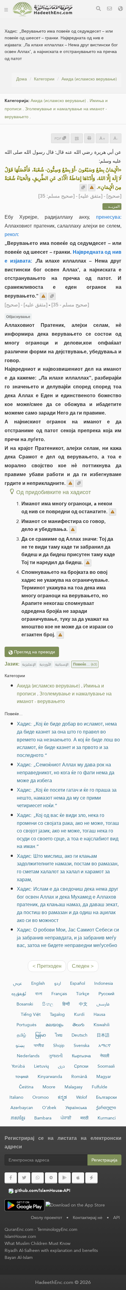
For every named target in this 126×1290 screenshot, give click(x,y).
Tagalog (57, 1014)
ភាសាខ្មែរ (18, 1118)
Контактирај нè (87, 1217)
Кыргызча (81, 1056)
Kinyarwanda (50, 1076)
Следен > (83, 966)
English (38, 983)
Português (26, 1025)
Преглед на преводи (34, 652)
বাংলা (38, 994)
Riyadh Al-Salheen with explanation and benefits (51, 1250)
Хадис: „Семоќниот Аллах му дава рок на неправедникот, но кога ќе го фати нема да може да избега (65, 772)
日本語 (103, 1035)
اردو (57, 983)
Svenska (81, 1045)
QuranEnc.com (19, 1229)
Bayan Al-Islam (19, 1257)
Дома (21, 79)
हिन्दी (66, 1004)
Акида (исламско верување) (89, 79)
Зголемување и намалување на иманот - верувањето (64, 697)
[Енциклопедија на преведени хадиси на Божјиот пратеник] (42, 9)
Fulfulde (99, 1087)
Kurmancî (107, 1118)
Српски (81, 1066)
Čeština (26, 1087)
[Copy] (83, 187)
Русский (106, 994)
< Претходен (46, 966)
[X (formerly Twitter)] (24, 1177)
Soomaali (106, 1066)
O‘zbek (49, 1108)
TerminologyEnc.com (57, 1229)
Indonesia (103, 983)
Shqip (59, 1045)
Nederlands (28, 1056)
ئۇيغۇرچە (19, 994)
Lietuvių (41, 1066)
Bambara (42, 1118)
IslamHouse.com (20, 1236)
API (116, 1217)
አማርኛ (104, 1045)
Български (106, 1097)
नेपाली (104, 1056)
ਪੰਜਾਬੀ (66, 1118)
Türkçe (82, 994)
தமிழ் (21, 1035)
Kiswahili (101, 1025)
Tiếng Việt (31, 1014)
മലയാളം (54, 1025)
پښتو (20, 1045)
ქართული (106, 1108)
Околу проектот (46, 1217)
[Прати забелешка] (91, 187)
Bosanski (25, 1004)
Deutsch (79, 1035)
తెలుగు (78, 1025)
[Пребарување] (98, 9)
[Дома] (6, 9)
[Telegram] (51, 1177)
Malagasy (74, 1087)
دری (61, 1066)
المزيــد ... (112, 206)
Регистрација (104, 1160)
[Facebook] (11, 1177)
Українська (76, 1108)
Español (77, 983)
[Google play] (64, 1177)
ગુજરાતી (56, 1056)
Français (59, 994)
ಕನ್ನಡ (62, 1097)
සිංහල (47, 1004)
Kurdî (79, 1014)
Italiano (16, 1097)
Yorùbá (18, 1066)
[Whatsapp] (37, 1177)
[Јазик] (120, 9)
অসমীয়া (39, 1045)
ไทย (58, 1035)
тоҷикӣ (21, 1076)
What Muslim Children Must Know (37, 1243)
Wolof (81, 1097)
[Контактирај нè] (109, 9)
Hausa (99, 1014)
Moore (49, 1087)
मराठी (84, 1118)
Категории (44, 79)
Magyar (103, 1076)
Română (79, 1076)
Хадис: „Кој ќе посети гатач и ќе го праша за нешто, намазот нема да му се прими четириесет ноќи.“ (67, 798)
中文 (83, 1004)
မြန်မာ (40, 1035)
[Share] (77, 138)
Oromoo (40, 1097)
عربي (17, 983)
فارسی (103, 1004)
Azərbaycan (21, 1108)
